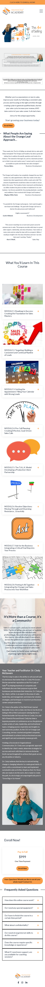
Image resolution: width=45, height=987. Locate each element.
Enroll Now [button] (8, 125)
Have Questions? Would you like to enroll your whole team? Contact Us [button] (22, 880)
